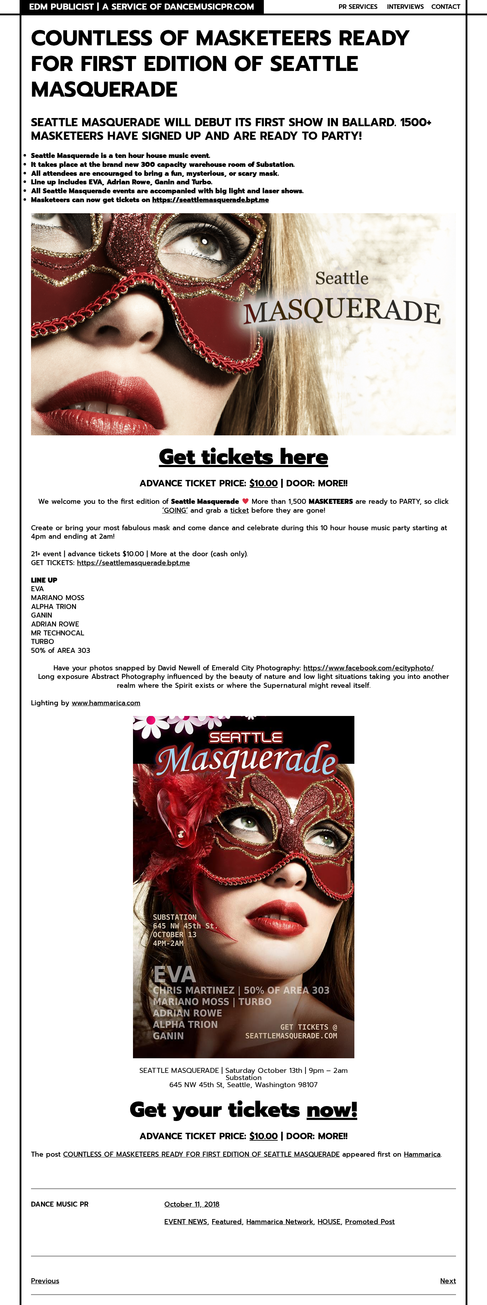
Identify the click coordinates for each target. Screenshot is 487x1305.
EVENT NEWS (185, 1222)
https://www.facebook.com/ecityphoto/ (368, 668)
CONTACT (445, 6)
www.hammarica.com (106, 703)
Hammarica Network (279, 1222)
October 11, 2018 (192, 1204)
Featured (227, 1222)
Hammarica (422, 1154)
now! (332, 1110)
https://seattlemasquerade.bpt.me (210, 200)
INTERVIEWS (405, 6)
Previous (45, 1281)
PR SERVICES (358, 6)
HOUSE (329, 1222)
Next (448, 1281)
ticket (239, 510)
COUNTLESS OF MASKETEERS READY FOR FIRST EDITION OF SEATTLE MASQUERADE (201, 1154)
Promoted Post (370, 1222)
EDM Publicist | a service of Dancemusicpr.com (141, 6)
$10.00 (264, 483)
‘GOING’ (175, 510)
